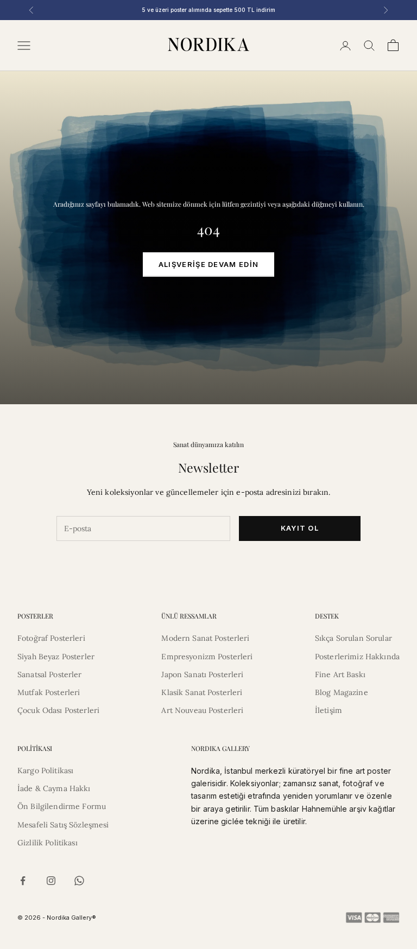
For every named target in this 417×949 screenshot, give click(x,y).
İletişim (328, 710)
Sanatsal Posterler (49, 674)
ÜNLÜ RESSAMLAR (189, 616)
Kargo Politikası (45, 770)
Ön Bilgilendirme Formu (61, 806)
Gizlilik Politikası (47, 843)
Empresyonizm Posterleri (206, 656)
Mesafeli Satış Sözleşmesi (63, 825)
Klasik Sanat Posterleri (201, 692)
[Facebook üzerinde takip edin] (22, 880)
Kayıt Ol (300, 528)
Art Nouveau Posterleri (202, 710)
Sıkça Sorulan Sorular (353, 638)
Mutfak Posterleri (48, 692)
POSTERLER (35, 616)
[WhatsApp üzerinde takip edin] (79, 880)
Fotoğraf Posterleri (51, 638)
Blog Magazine (341, 692)
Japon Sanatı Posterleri (202, 674)
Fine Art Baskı (340, 674)
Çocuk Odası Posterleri (58, 710)
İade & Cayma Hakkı (54, 788)
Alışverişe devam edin (208, 264)
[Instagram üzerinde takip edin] (51, 880)
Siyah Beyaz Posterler (55, 656)
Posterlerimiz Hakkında (357, 656)
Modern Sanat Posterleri (205, 638)
